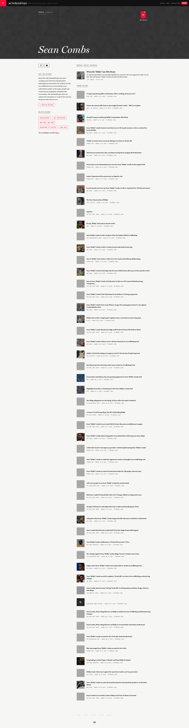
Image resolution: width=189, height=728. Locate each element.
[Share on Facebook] (40, 65)
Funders (109, 715)
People (86, 715)
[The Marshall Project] (17, 3)
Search (162, 3)
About (168, 3)
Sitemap (101, 715)
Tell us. (57, 133)
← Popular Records (46, 105)
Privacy (93, 715)
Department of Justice (48, 127)
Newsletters (175, 3)
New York (63, 127)
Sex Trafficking (59, 118)
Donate (184, 3)
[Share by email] (46, 65)
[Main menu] (3, 3)
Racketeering (44, 118)
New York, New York (47, 122)
